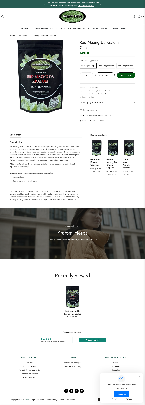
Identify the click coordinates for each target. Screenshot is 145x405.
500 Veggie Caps (106, 66)
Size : (89, 60)
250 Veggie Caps (88, 66)
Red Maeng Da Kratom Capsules (72, 312)
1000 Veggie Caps (125, 66)
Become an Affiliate (29, 373)
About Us (29, 363)
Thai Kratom (23, 35)
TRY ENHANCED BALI (86, 5)
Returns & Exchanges (72, 363)
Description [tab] (15, 134)
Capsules (116, 370)
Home (12, 35)
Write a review (92, 340)
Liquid (115, 363)
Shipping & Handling (72, 366)
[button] (100, 4)
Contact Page (29, 366)
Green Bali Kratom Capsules (95, 162)
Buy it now (126, 75)
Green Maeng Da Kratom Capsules (111, 163)
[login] (134, 16)
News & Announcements (29, 370)
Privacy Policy (51, 399)
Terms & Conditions (66, 399)
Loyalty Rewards (29, 377)
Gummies (116, 366)
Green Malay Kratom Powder (126, 163)
